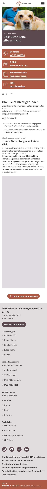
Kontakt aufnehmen (14, 324)
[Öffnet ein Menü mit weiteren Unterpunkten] (42, 3)
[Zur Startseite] (23, 3)
